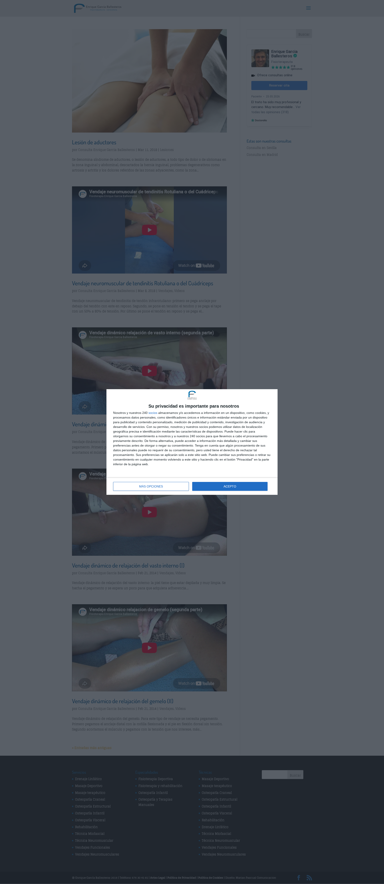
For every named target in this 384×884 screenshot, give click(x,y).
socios (152, 412)
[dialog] (192, 442)
